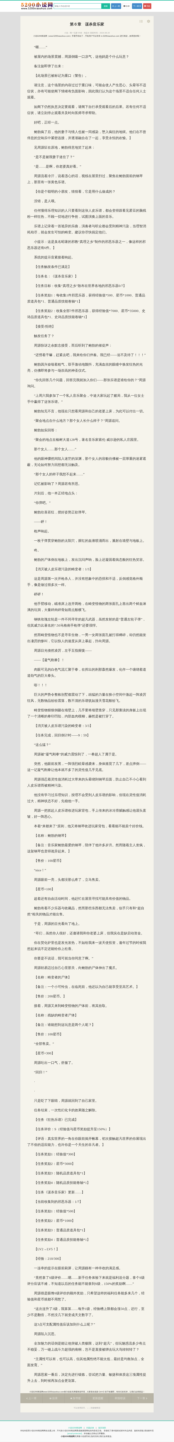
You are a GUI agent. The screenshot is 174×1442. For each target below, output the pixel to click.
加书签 (76, 1398)
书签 (148, 6)
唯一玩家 (74, 33)
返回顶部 (102, 1428)
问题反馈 (90, 1428)
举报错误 (120, 1398)
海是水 (87, 33)
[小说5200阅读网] (37, 9)
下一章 (136, 6)
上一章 (117, 6)
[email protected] (74, 1433)
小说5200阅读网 (75, 1428)
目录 (127, 6)
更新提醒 (97, 1398)
